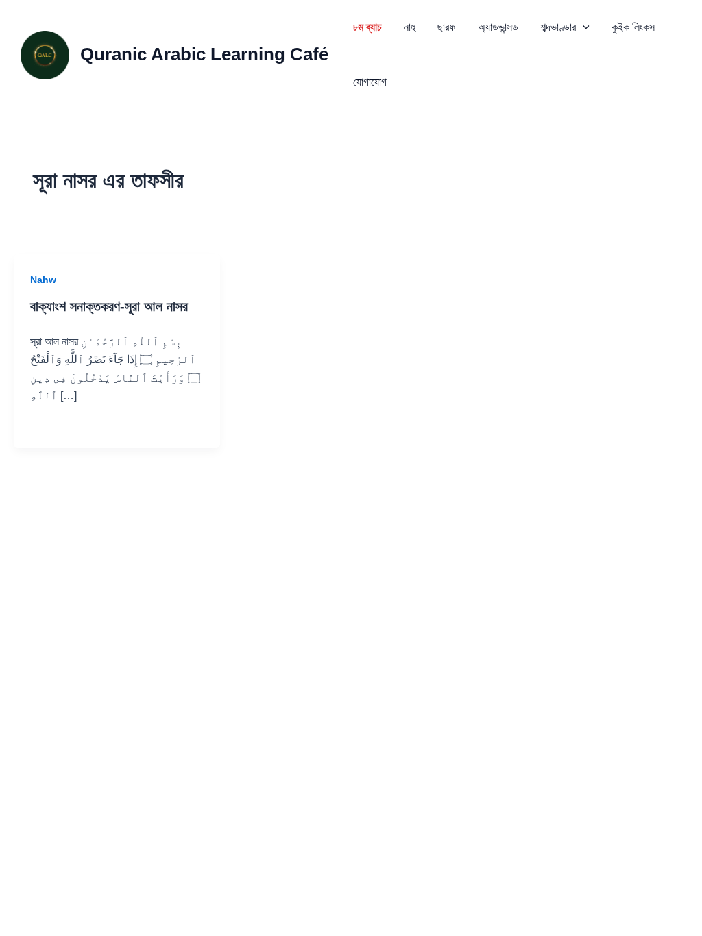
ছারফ (446, 27)
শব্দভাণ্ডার (558, 27)
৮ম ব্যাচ (367, 27)
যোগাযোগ (370, 82)
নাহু (409, 27)
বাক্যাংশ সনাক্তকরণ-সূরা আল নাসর (109, 306)
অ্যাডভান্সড (498, 27)
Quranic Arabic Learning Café (204, 54)
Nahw (43, 279)
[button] (583, 27)
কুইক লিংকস (633, 27)
